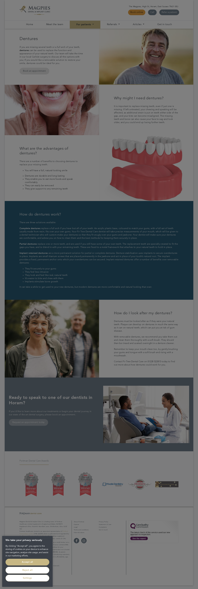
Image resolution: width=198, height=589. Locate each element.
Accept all (27, 562)
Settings (27, 578)
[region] (27, 561)
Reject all (27, 570)
